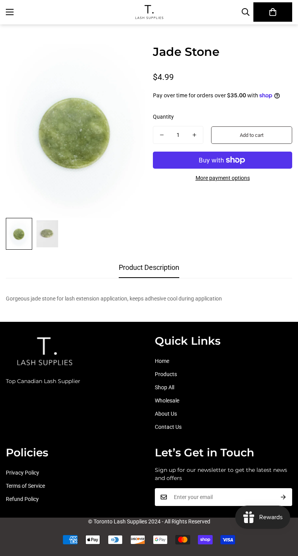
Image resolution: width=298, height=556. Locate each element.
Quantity (163, 117)
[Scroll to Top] (158, 519)
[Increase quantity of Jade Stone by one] (194, 134)
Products (166, 374)
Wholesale (167, 400)
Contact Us (168, 427)
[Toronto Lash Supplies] (149, 12)
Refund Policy (22, 499)
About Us (166, 414)
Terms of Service (25, 486)
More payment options (223, 178)
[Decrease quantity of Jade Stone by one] (161, 134)
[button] (272, 12)
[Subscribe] (283, 497)
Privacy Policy (22, 473)
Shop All (164, 387)
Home (162, 361)
